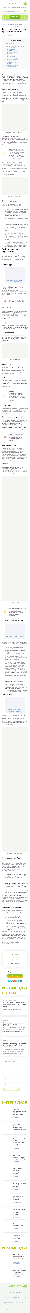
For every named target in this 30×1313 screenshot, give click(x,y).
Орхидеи (17, 1302)
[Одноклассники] (14, 981)
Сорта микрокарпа (13, 45)
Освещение (11, 49)
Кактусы (10, 1305)
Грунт (10, 55)
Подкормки (11, 56)
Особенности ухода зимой (15, 58)
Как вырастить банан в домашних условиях (19, 1198)
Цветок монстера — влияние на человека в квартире (19, 1211)
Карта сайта (7, 1297)
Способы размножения (11, 62)
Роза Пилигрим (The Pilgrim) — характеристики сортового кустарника (19, 1142)
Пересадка (8, 63)
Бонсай (24, 1295)
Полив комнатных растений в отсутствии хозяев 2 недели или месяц (14, 1004)
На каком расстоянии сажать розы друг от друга (13, 1024)
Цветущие (24, 17)
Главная (12, 1292)
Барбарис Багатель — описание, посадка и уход (19, 1272)
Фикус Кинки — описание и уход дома (15, 637)
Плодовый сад (17, 1202)
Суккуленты (5, 17)
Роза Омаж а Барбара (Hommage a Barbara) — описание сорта (19, 1112)
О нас (14, 1300)
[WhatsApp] (19, 981)
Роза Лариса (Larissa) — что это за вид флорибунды (19, 1157)
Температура (12, 47)
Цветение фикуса (13, 59)
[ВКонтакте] (11, 981)
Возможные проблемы (11, 65)
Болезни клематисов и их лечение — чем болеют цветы (18, 1257)
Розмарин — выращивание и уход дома (18, 1236)
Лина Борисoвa (15, 963)
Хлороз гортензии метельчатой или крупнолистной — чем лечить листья (14, 1045)
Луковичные (21, 1300)
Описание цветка (9, 43)
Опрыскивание (12, 52)
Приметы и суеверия (10, 66)
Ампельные (9, 1300)
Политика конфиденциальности (12, 1295)
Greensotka (18, 3)
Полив (10, 50)
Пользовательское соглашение (15, 1309)
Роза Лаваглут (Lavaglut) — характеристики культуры (18, 1171)
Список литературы (9, 1302)
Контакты (23, 1297)
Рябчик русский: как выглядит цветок (19, 1224)
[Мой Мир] (21, 981)
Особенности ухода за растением (14, 46)
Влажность (11, 53)
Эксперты (24, 1302)
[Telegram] (16, 981)
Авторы (15, 1305)
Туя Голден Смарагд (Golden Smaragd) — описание (19, 1184)
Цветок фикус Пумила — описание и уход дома (15, 710)
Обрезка (10, 60)
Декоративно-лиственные (15, 17)
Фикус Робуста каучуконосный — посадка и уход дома (15, 280)
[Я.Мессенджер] (9, 981)
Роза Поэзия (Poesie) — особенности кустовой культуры (19, 1126)
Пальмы (21, 1305)
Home (5, 24)
